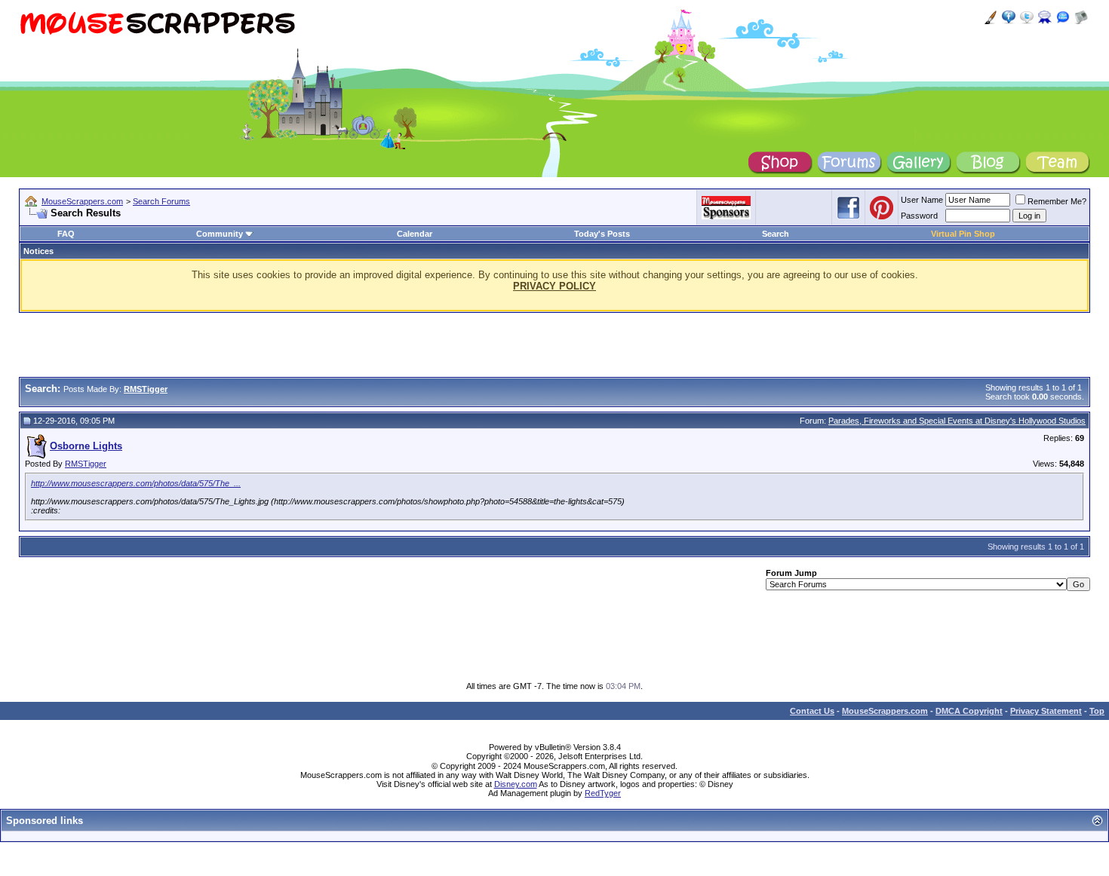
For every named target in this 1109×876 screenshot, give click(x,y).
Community (219, 233)
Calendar (414, 233)
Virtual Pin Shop (963, 233)
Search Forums (161, 201)
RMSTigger (85, 463)
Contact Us (812, 710)
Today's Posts (602, 233)
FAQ (66, 233)
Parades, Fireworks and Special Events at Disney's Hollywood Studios (957, 420)
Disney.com (515, 784)
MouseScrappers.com (82, 201)
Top (1096, 710)
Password (919, 215)
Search (775, 233)
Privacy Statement (1046, 710)
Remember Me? (1057, 201)
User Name (922, 199)
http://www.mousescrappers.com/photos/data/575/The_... (136, 483)
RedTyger (603, 793)
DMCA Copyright (969, 710)
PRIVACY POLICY (554, 286)
